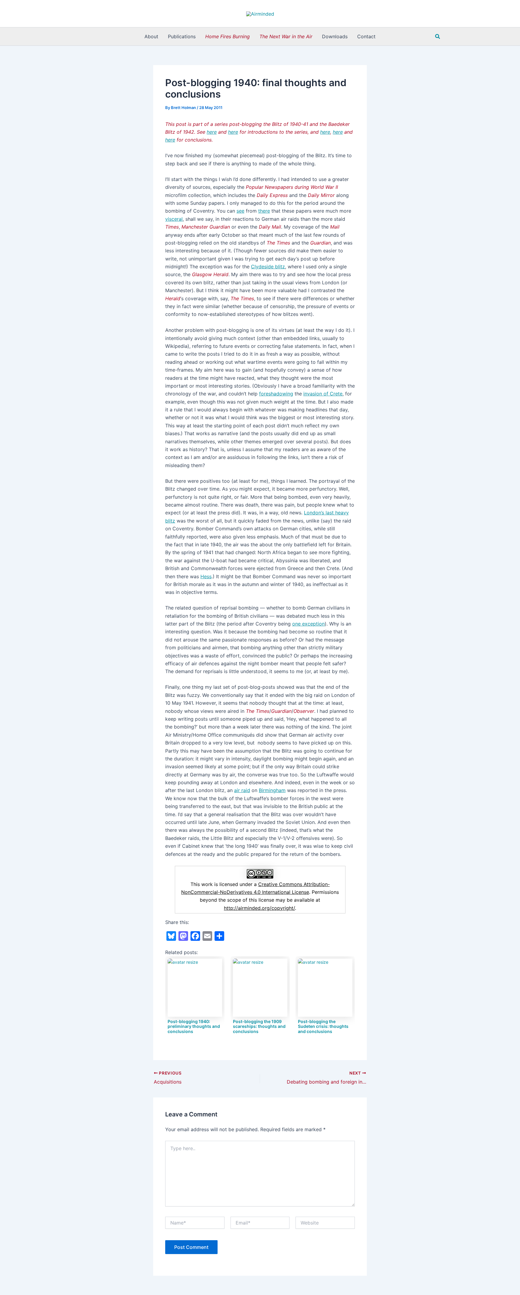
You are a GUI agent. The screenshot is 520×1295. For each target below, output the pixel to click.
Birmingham (272, 790)
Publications (182, 36)
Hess (206, 576)
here (233, 132)
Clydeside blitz (268, 267)
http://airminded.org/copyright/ (259, 908)
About (151, 36)
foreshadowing (276, 394)
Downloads (335, 36)
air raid (242, 790)
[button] (438, 36)
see (240, 211)
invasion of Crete (322, 394)
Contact (366, 36)
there (264, 211)
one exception (308, 624)
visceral (174, 219)
